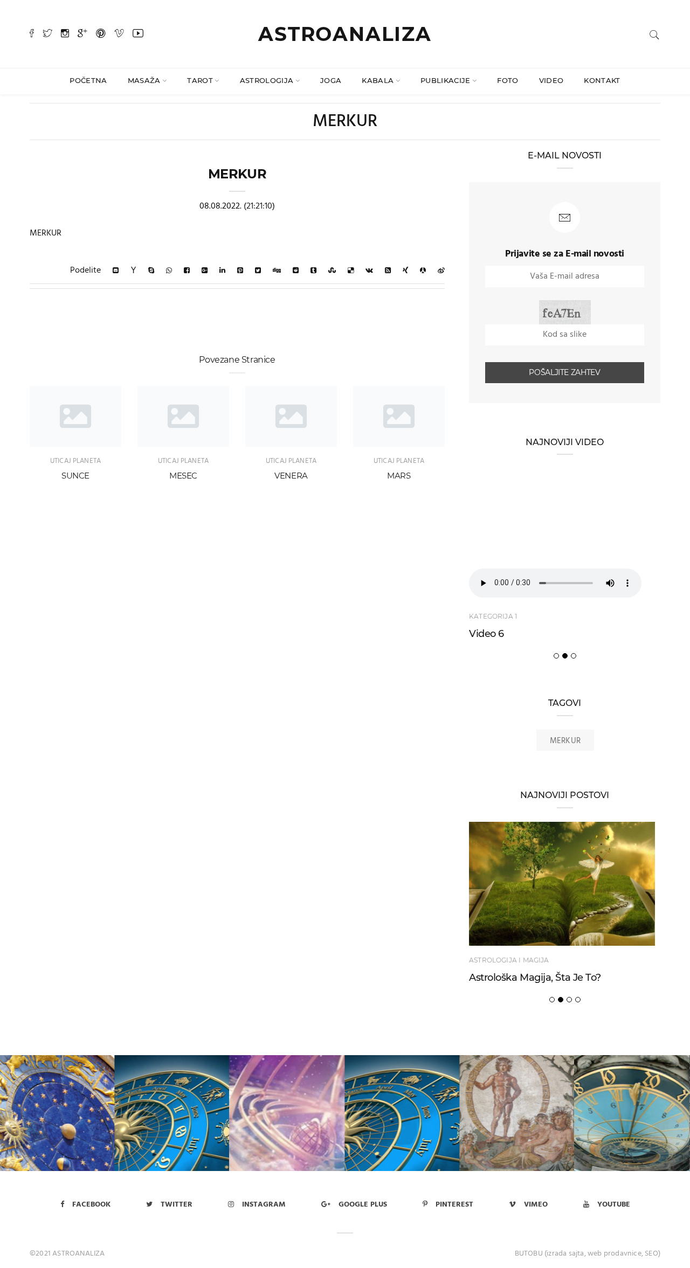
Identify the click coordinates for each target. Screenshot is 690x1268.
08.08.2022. (220, 206)
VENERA (291, 475)
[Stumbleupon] (332, 270)
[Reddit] (296, 270)
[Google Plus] (82, 34)
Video (551, 80)
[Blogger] (388, 270)
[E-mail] (116, 270)
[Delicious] (351, 270)
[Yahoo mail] (133, 270)
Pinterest (454, 1204)
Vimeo (536, 1204)
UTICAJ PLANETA (75, 461)
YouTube (613, 1204)
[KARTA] (402, 1113)
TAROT (200, 80)
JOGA (330, 80)
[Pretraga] (654, 34)
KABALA (378, 80)
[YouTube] (138, 34)
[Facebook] (32, 34)
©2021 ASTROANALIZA (67, 1254)
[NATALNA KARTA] (172, 1113)
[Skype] (151, 270)
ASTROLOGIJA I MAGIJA (509, 960)
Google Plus (363, 1204)
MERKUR (565, 741)
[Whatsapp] (169, 270)
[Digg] (277, 270)
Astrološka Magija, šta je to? (535, 977)
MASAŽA (144, 80)
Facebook (91, 1204)
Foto (507, 80)
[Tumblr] (313, 270)
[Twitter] (47, 34)
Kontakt (602, 80)
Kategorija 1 (493, 616)
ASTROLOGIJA (267, 80)
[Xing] (405, 270)
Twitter (176, 1204)
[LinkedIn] (222, 270)
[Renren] (423, 270)
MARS (399, 475)
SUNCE (75, 475)
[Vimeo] (119, 34)
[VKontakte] (369, 270)
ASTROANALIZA (345, 34)
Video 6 (486, 634)
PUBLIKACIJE (445, 80)
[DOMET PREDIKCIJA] (288, 1113)
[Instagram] (65, 34)
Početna (88, 80)
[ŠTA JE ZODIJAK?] (517, 1113)
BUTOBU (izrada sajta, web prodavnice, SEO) (587, 1254)
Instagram (264, 1204)
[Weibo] (441, 270)
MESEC (183, 475)
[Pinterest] (101, 34)
